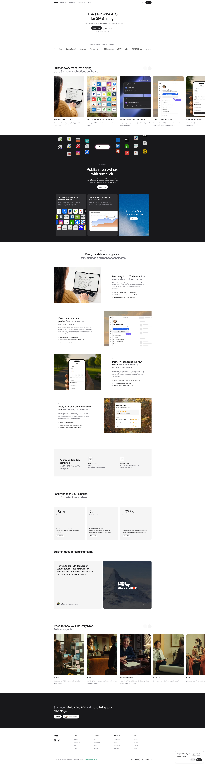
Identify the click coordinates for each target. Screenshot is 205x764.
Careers (96, 745)
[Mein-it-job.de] (65, 227)
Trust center (69, 759)
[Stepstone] (64, 211)
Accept (199, 759)
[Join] (56, 2)
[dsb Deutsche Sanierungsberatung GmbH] (92, 49)
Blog (115, 742)
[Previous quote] (142, 603)
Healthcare (156, 677)
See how (134, 218)
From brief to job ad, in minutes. (63, 119)
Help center (117, 739)
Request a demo (72, 716)
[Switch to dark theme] (131, 759)
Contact (96, 748)
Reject (193, 759)
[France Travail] (77, 222)
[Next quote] (146, 603)
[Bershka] (121, 49)
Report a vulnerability (78, 759)
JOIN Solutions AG (61, 759)
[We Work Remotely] (83, 222)
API (75, 745)
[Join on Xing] (58, 740)
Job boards (77, 742)
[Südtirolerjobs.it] (62, 217)
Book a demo (108, 28)
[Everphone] (134, 49)
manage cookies (181, 756)
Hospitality (90, 677)
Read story (60, 535)
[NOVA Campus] (73, 217)
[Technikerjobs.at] (68, 217)
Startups (56, 677)
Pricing (89, 2)
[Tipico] (66, 49)
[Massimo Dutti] (79, 49)
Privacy (136, 742)
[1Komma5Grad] (103, 49)
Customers (97, 742)
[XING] (70, 211)
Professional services (126, 677)
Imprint (136, 739)
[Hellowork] (61, 222)
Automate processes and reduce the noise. (133, 119)
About (95, 739)
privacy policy (196, 754)
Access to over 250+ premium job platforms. (100, 119)
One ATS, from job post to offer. (162, 119)
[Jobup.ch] (67, 222)
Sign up (148, 2)
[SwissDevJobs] (57, 217)
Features (76, 739)
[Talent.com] (75, 211)
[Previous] (145, 68)
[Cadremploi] (71, 227)
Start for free (96, 28)
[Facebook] (72, 222)
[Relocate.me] (59, 211)
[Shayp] (110, 49)
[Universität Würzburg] (79, 217)
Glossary (116, 748)
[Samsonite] (55, 49)
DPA (135, 748)
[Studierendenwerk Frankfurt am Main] (76, 227)
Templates (117, 745)
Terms (136, 745)
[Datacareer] (60, 227)
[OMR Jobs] (81, 211)
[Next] (150, 68)
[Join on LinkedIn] (55, 740)
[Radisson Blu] (148, 49)
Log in (141, 2)
